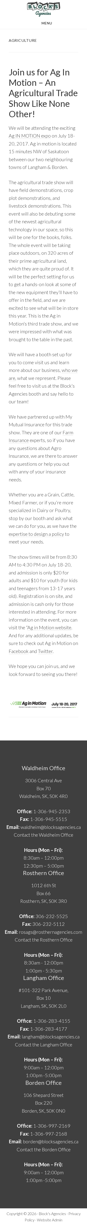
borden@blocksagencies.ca (50, 1141)
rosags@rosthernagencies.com (50, 932)
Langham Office (43, 977)
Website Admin (49, 1220)
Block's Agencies (52, 1213)
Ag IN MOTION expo (30, 135)
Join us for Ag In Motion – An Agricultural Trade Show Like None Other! (43, 93)
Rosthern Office (43, 872)
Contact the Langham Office (43, 1044)
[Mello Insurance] (43, 9)
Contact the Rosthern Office (43, 939)
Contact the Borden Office (44, 1149)
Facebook (19, 651)
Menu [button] (47, 23)
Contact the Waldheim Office (43, 835)
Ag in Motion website (49, 627)
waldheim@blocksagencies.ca (51, 827)
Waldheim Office (43, 767)
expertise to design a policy (36, 534)
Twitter (45, 651)
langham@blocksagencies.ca (51, 1036)
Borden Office (43, 1082)
